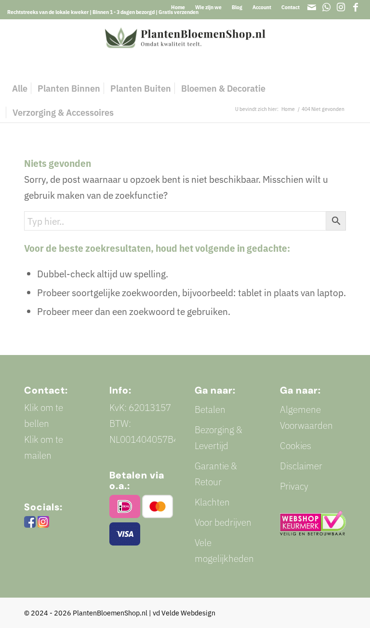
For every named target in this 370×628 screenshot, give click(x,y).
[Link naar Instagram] (341, 7)
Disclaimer (301, 465)
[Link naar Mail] (312, 7)
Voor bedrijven (223, 522)
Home (178, 7)
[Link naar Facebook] (355, 7)
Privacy (294, 485)
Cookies (295, 445)
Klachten (212, 501)
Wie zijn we (208, 7)
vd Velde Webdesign (184, 612)
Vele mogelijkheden (224, 550)
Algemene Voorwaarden (306, 417)
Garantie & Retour (216, 473)
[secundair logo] (185, 47)
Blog (237, 7)
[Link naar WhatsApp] (326, 7)
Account (261, 7)
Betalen (210, 409)
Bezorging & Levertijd (218, 437)
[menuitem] (178, 7)
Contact (290, 7)
